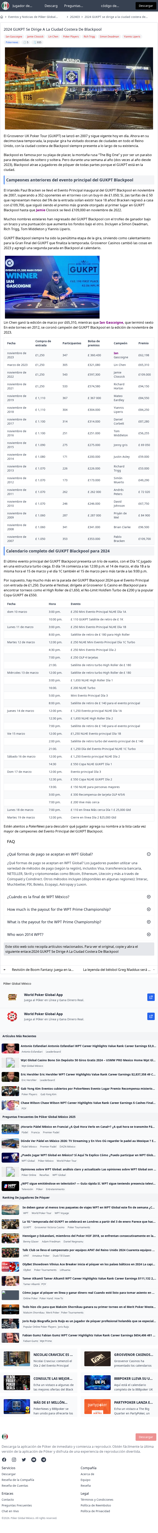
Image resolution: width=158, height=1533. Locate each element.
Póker (39, 1189)
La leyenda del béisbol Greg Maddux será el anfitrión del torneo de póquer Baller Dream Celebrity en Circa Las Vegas (116, 969)
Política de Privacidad (95, 1511)
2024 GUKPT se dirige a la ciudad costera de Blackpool (115, 17)
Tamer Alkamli (31, 1284)
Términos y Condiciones (97, 1499)
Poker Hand (46, 1298)
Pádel (25, 1132)
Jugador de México (21, 6)
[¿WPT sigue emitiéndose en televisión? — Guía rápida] (10, 1186)
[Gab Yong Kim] (10, 1091)
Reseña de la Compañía (18, 1480)
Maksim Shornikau (33, 1312)
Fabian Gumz (30, 1341)
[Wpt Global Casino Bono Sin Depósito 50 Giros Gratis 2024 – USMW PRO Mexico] (10, 1063)
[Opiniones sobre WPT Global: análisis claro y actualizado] (10, 1172)
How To (59, 1298)
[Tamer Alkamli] (10, 1281)
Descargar (146, 6)
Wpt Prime (46, 1341)
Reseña (86, 1485)
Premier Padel (51, 1132)
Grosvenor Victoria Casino (49, 1227)
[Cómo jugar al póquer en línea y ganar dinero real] (10, 1295)
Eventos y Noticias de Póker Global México (32, 17)
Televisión (27, 1189)
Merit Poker (52, 1312)
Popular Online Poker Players (39, 1327)
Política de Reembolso (96, 1505)
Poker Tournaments (79, 1227)
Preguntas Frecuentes (72, 6)
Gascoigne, (115, 322)
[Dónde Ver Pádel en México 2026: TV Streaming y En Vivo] (10, 1143)
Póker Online (29, 1175)
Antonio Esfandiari (32, 1051)
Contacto (8, 1499)
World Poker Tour (67, 1161)
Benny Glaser (31, 1241)
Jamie (40, 210)
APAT (26, 1255)
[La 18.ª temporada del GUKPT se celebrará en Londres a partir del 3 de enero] (10, 1224)
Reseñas (44, 1175)
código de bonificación (110, 6)
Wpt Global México (32, 1066)
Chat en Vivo (10, 1511)
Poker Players (29, 1094)
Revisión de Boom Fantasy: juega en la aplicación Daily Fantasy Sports (41, 969)
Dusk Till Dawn (61, 1255)
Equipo (85, 1480)
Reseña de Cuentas (15, 1485)
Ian (102, 322)
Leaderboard (53, 1051)
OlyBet (27, 1270)
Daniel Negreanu (73, 1241)
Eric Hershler (29, 1080)
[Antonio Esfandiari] (10, 1048)
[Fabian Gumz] (10, 1338)
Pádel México (29, 1146)
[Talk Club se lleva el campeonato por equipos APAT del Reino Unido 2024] (10, 1252)
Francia (35, 1132)
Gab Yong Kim (48, 1094)
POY (24, 1108)
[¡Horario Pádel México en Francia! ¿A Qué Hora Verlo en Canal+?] (10, 1129)
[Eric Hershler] (10, 1077)
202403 (75, 17)
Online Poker (30, 1298)
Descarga (51, 6)
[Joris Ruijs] (10, 1324)
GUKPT (27, 1227)
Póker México (45, 1161)
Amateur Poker (41, 1255)
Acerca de (87, 1474)
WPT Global (28, 1161)
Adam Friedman (51, 1241)
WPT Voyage (62, 1213)
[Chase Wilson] (10, 1105)
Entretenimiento (55, 1189)
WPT (25, 1213)
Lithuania (65, 1270)
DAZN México (67, 1146)
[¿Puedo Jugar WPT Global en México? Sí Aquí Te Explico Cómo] (10, 1158)
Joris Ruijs (63, 1327)
